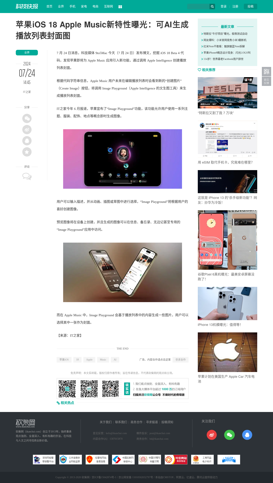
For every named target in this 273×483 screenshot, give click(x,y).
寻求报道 (152, 422)
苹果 (73, 60)
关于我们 (106, 422)
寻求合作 (180, 359)
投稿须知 (167, 422)
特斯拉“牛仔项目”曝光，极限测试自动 (225, 33)
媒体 (91, 53)
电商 (95, 6)
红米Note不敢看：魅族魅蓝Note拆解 (224, 46)
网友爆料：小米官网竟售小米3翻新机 (224, 40)
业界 (61, 6)
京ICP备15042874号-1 (104, 477)
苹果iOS (64, 359)
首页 (49, 6)
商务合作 (136, 422)
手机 (72, 6)
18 (77, 359)
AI (115, 359)
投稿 (251, 6)
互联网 (108, 6)
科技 (84, 53)
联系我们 (121, 422)
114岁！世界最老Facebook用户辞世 (223, 59)
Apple (89, 359)
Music (103, 359)
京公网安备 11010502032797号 (135, 477)
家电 (84, 6)
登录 (224, 6)
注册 (235, 6)
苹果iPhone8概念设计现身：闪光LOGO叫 (227, 52)
